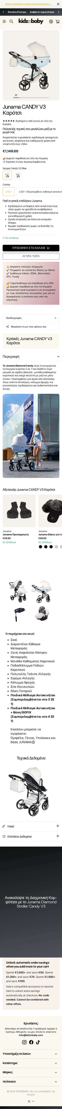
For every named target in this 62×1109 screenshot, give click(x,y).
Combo (6, 184)
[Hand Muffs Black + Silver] (51, 547)
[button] (3, 12)
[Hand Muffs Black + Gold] (40, 547)
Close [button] (31, 1054)
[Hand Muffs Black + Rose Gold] (46, 547)
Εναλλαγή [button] (58, 356)
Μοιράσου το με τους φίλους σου (29, 326)
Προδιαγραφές (14, 318)
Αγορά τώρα (31, 256)
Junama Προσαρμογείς (16, 534)
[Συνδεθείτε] (51, 21)
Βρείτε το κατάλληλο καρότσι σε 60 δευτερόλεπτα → (28, 4)
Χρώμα (14, 168)
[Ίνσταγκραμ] (24, 1042)
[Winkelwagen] (57, 21)
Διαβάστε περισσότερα (42, 12)
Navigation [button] (4, 21)
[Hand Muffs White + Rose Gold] (56, 547)
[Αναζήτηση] (11, 21)
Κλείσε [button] (58, 4)
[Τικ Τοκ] (38, 1042)
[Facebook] (31, 1042)
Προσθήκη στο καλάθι (28, 248)
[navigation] (22, 95)
